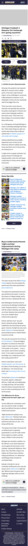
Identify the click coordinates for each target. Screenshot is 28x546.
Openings (19, 509)
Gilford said (8, 417)
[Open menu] (2, 2)
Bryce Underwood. (7, 288)
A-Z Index (19, 524)
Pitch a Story (20, 515)
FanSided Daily (5, 515)
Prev (6, 62)
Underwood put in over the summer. (13, 364)
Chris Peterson (7, 35)
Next (21, 62)
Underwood (9, 330)
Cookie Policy (5, 521)
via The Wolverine (7, 341)
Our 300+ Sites (21, 512)
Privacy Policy (5, 518)
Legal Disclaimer (21, 521)
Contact (3, 512)
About (3, 509)
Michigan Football (10, 228)
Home (3, 228)
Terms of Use (20, 518)
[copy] (11, 38)
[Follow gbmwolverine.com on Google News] (24, 169)
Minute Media (10, 532)
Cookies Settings (6, 529)
